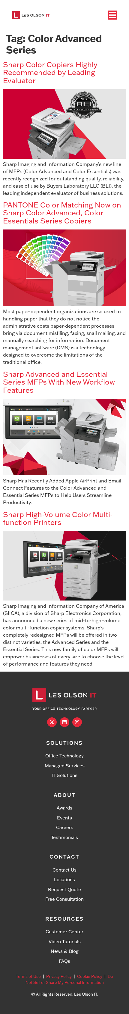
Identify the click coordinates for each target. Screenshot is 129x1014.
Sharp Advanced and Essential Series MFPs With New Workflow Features (59, 382)
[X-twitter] (52, 722)
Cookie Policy (89, 976)
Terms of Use (28, 976)
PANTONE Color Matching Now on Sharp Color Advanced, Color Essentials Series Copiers (62, 212)
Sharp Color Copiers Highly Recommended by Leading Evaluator (50, 72)
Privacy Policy (59, 976)
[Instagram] (77, 722)
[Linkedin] (64, 722)
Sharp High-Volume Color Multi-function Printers (57, 518)
